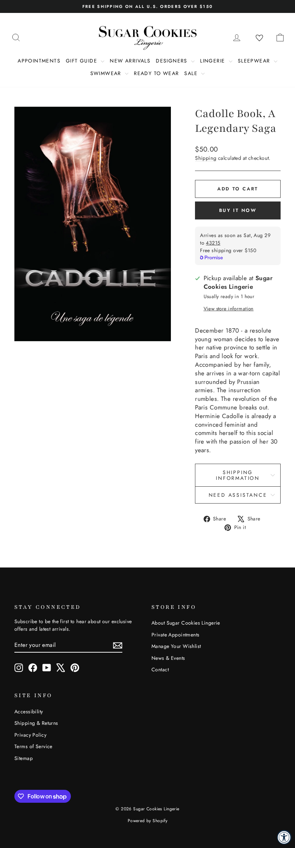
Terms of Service (33, 746)
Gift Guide (82, 60)
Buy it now (238, 210)
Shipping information (238, 475)
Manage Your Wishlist (176, 646)
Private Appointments (175, 634)
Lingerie (213, 60)
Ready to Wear (156, 73)
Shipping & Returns (36, 723)
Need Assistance (238, 495)
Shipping (205, 158)
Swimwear (106, 73)
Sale (191, 73)
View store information (229, 308)
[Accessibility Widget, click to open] (284, 837)
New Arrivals (130, 60)
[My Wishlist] (259, 38)
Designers (172, 60)
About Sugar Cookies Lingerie (185, 622)
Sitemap (23, 758)
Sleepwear (255, 60)
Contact (160, 669)
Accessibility (28, 711)
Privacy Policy (30, 734)
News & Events (168, 658)
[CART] (280, 37)
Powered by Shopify (148, 820)
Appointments (39, 60)
